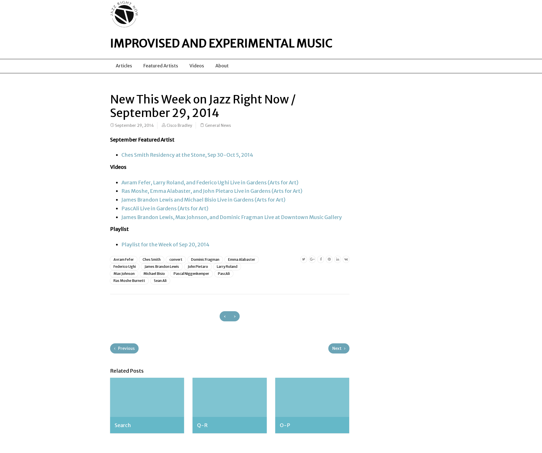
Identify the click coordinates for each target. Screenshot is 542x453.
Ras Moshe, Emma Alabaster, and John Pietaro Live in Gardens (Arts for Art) (211, 191)
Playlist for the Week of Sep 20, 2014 (165, 244)
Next (337, 348)
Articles (124, 65)
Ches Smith (152, 259)
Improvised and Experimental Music (221, 43)
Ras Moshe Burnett (129, 281)
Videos (196, 65)
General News (218, 125)
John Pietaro (198, 266)
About (222, 65)
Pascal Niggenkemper (191, 273)
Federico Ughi (124, 266)
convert (175, 259)
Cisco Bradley (179, 125)
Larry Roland (227, 266)
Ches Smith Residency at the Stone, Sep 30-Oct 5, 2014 (187, 155)
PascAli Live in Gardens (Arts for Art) (164, 208)
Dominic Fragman (205, 259)
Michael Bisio (154, 273)
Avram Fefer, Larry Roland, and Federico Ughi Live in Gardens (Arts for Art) (209, 182)
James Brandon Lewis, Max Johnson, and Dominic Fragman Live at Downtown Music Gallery (231, 217)
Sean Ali (160, 281)
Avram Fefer (123, 259)
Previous (126, 348)
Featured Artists (160, 65)
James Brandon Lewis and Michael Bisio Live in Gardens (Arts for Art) (203, 199)
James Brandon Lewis (162, 266)
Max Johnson (124, 273)
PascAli (224, 273)
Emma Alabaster (241, 259)
